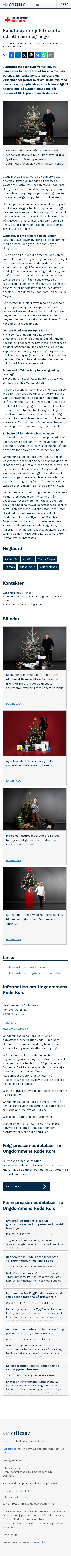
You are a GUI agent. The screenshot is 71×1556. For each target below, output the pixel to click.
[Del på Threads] (31, 55)
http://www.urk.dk (15, 1028)
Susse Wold (27, 567)
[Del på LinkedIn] (18, 55)
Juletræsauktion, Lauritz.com (24, 967)
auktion (28, 559)
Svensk (35, 1542)
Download (13, 703)
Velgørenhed (48, 567)
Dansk (6, 1542)
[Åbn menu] (38, 4)
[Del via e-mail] (51, 55)
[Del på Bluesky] (38, 55)
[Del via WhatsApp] (44, 55)
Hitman (9, 567)
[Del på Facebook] (11, 55)
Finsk (44, 1542)
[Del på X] (24, 55)
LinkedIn (8, 1491)
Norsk (25, 1542)
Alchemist (11, 559)
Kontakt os (9, 1448)
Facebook (21, 1491)
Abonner (13, 1186)
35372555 (9, 1023)
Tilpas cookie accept (16, 1497)
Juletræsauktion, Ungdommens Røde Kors (32, 973)
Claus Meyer (46, 559)
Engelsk (16, 1542)
